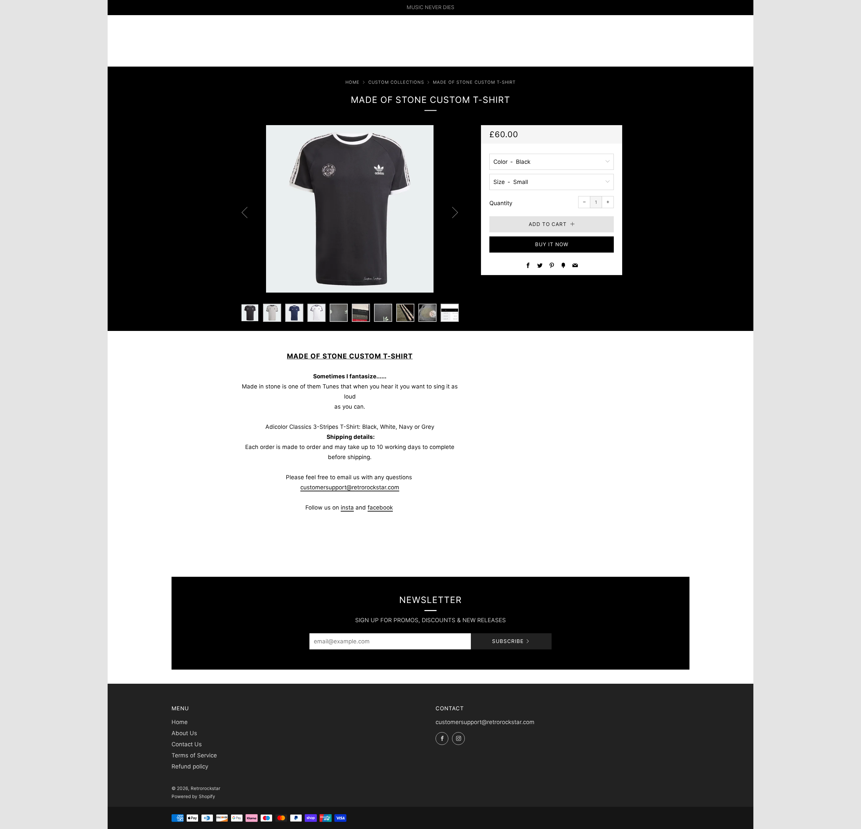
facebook (380, 507)
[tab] (250, 313)
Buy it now (551, 244)
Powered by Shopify (193, 796)
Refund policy (190, 766)
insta (347, 507)
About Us (184, 733)
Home (352, 82)
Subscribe (508, 641)
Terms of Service (194, 755)
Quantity (500, 203)
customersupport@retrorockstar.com (349, 487)
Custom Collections (396, 82)
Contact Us (187, 744)
